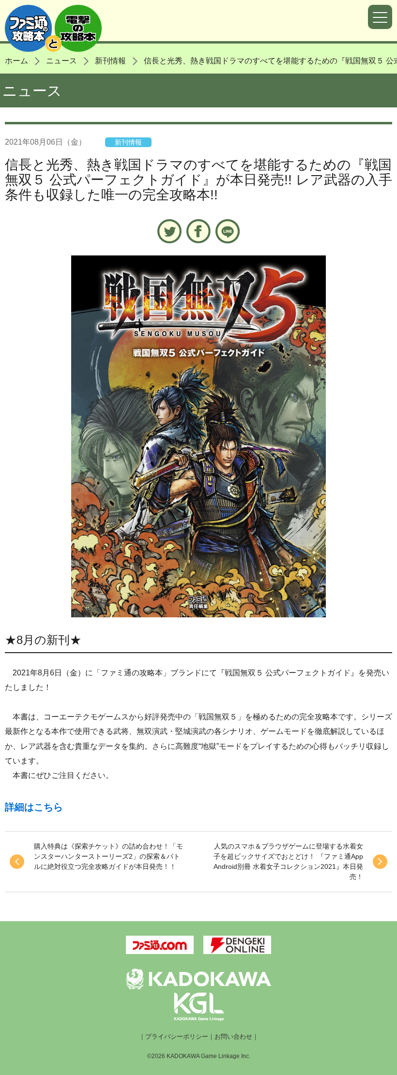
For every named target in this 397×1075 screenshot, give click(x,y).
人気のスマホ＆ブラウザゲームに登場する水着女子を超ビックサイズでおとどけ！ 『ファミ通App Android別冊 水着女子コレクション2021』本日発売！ (288, 861)
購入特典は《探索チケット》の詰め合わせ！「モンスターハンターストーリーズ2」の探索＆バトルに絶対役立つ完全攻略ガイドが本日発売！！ (108, 856)
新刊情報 (110, 61)
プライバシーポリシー (176, 1036)
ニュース (61, 61)
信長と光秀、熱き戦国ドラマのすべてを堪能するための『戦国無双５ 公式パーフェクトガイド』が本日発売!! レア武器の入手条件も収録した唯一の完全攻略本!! (198, 179)
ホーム (16, 61)
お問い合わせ (233, 1036)
